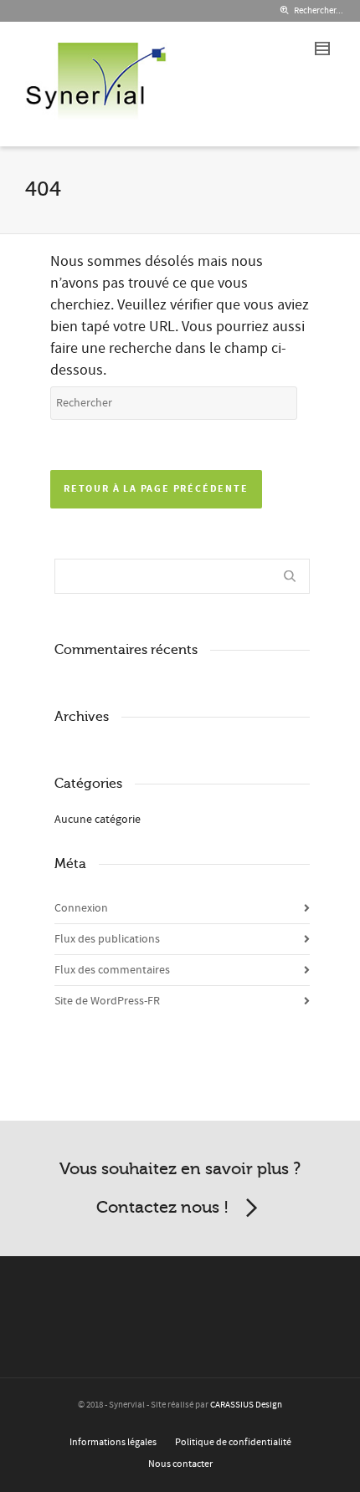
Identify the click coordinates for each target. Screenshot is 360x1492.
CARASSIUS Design (246, 1405)
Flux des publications (107, 939)
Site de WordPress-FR (107, 1001)
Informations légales (113, 1442)
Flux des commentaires (112, 970)
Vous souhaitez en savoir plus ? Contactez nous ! (180, 1188)
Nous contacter (180, 1464)
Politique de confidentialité (233, 1442)
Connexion (81, 908)
